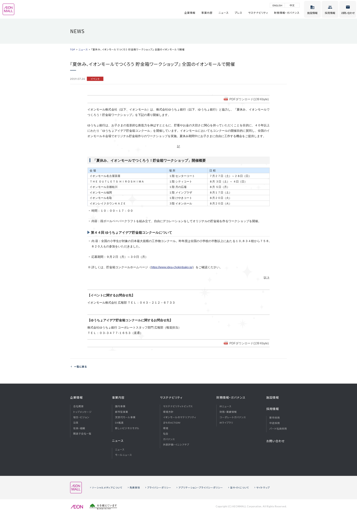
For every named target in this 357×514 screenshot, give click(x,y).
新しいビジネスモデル (127, 428)
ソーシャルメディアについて (107, 487)
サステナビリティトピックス (178, 406)
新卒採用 (274, 417)
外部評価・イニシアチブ (176, 444)
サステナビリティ (258, 13)
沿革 (75, 422)
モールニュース (123, 455)
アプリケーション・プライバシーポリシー (200, 487)
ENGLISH (277, 5)
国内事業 (120, 406)
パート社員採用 (278, 428)
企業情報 (189, 13)
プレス (238, 13)
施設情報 (272, 397)
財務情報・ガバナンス (287, 13)
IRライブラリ (226, 422)
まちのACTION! (172, 422)
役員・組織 (79, 428)
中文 (292, 5)
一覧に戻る (80, 366)
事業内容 (207, 13)
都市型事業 (121, 412)
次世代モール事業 (125, 417)
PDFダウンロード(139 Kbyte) (249, 99)
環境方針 (168, 412)
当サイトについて (239, 487)
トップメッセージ (82, 412)
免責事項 (135, 487)
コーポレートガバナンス (233, 417)
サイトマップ (263, 487)
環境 (165, 428)
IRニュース (225, 406)
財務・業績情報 (228, 412)
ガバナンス (169, 439)
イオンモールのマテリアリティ (179, 417)
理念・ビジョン (81, 417)
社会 (165, 433)
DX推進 (119, 422)
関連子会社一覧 (82, 433)
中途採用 (274, 423)
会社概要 (78, 406)
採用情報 (272, 408)
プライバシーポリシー (159, 487)
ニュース (223, 13)
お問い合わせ (275, 441)
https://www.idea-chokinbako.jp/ (172, 267)
